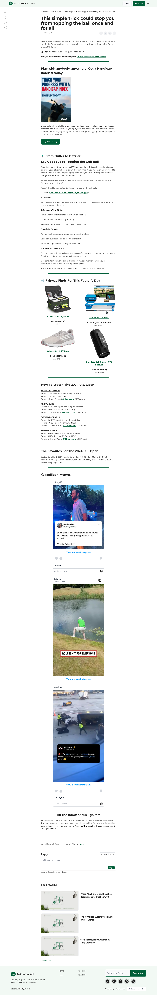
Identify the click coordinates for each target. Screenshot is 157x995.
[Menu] (147, 3)
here (81, 844)
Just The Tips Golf (47, 12)
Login (127, 3)
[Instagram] (127, 981)
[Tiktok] (114, 981)
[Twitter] (107, 981)
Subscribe (139, 3)
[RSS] (133, 981)
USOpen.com (68, 399)
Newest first (106, 854)
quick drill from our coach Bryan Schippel (68, 193)
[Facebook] (120, 981)
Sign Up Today (50, 141)
